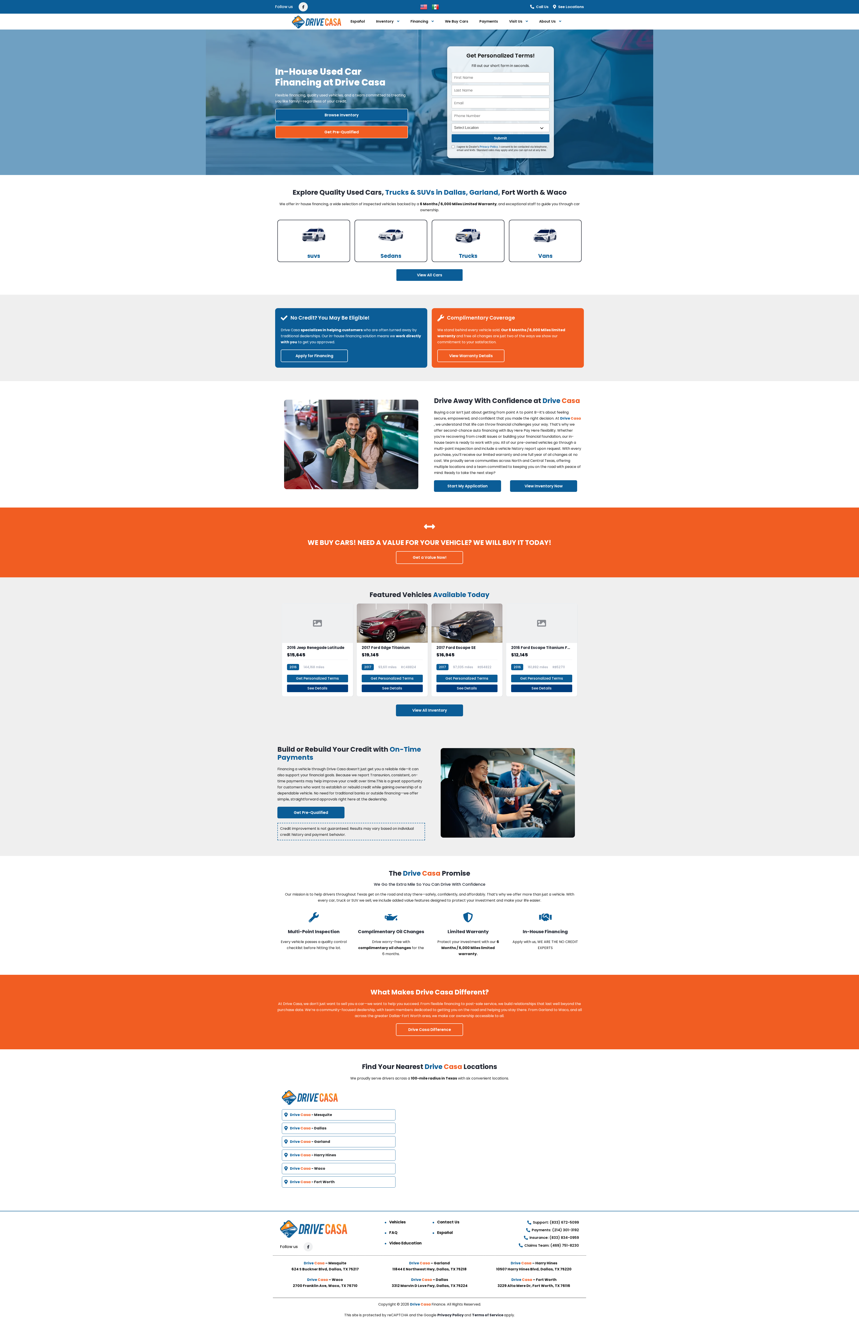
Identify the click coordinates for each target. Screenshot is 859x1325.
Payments (488, 21)
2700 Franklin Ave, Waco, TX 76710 (325, 1285)
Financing (419, 21)
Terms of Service (488, 1315)
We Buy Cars (456, 21)
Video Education (405, 1243)
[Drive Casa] (316, 21)
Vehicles (397, 1222)
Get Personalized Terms (317, 678)
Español (358, 21)
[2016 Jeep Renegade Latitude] (317, 650)
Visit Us (515, 21)
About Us (547, 21)
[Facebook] (303, 6)
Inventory (385, 21)
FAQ (393, 1232)
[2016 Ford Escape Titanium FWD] (541, 650)
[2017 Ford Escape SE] (467, 650)
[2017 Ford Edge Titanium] (392, 650)
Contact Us (448, 1222)
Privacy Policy (489, 146)
